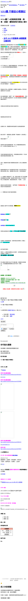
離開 (9, 598)
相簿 (5, 28)
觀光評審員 (15, 455)
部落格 (5, 30)
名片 (5, 32)
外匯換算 (7, 528)
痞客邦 (10, 310)
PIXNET (7, 578)
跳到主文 (3, 15)
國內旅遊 (12, 314)
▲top (2, 318)
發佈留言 (3, 330)
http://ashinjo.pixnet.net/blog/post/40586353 (11, 442)
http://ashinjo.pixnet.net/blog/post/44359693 (11, 449)
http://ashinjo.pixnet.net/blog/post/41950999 (11, 381)
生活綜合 (12, 25)
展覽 (11, 316)
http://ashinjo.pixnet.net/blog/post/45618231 (11, 374)
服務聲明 (16, 580)
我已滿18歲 (3, 598)
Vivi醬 (2, 301)
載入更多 (3, 321)
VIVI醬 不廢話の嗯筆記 (13, 11)
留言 (13, 310)
